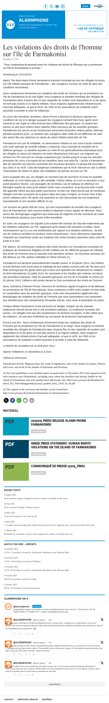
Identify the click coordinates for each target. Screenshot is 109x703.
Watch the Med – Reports (20, 544)
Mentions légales (28, 699)
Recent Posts (12, 490)
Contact (9, 699)
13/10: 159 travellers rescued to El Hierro (22, 561)
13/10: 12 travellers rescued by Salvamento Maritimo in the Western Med (36, 552)
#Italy (78, 625)
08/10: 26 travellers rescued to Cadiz (20, 579)
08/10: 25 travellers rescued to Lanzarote (22, 587)
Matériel (47, 699)
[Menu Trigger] (100, 6)
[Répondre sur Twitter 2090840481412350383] (15, 634)
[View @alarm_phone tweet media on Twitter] (34, 628)
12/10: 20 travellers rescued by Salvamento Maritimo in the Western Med (36, 570)
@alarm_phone (39, 620)
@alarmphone (22, 619)
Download (38, 431)
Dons (85, 6)
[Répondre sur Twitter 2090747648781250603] (15, 675)
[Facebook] (45, 6)
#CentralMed (37, 623)
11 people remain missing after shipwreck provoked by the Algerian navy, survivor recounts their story (49, 524)
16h (49, 663)
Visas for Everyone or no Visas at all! (20, 516)
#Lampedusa (42, 645)
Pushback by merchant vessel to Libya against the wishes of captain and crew (38, 533)
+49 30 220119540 (90, 28)
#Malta (8, 625)
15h (49, 642)
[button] (6, 400)
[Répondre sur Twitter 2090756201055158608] (15, 654)
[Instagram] (62, 6)
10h (49, 620)
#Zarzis (59, 648)
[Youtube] (57, 6)
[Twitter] (51, 6)
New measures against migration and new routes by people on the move (36, 498)
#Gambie (89, 666)
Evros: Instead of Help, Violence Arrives (22, 507)
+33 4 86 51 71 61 (96, 31)
